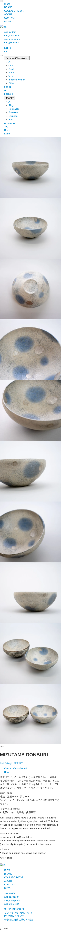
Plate (11, 72)
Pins (10, 119)
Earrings (12, 116)
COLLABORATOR (14, 10)
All (9, 62)
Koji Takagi (11, 763)
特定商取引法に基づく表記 (18, 919)
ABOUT (8, 14)
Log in (7, 47)
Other (11, 83)
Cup (10, 65)
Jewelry (10, 98)
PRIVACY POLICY (14, 916)
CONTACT (10, 18)
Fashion (8, 93)
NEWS (7, 21)
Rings (11, 105)
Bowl (11, 69)
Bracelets (13, 112)
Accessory (9, 123)
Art (5, 90)
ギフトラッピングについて (18, 912)
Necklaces (13, 108)
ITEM (7, 3)
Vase (11, 76)
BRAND (8, 7)
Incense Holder (16, 79)
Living (7, 133)
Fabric (7, 86)
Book (7, 130)
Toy (6, 126)
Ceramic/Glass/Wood (17, 58)
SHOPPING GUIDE (14, 909)
